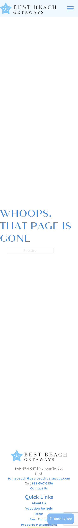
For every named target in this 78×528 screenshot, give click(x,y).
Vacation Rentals (39, 508)
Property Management (39, 525)
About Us (39, 503)
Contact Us (39, 488)
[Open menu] (70, 8)
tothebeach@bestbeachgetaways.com (39, 478)
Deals (39, 514)
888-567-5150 (42, 483)
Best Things (39, 519)
